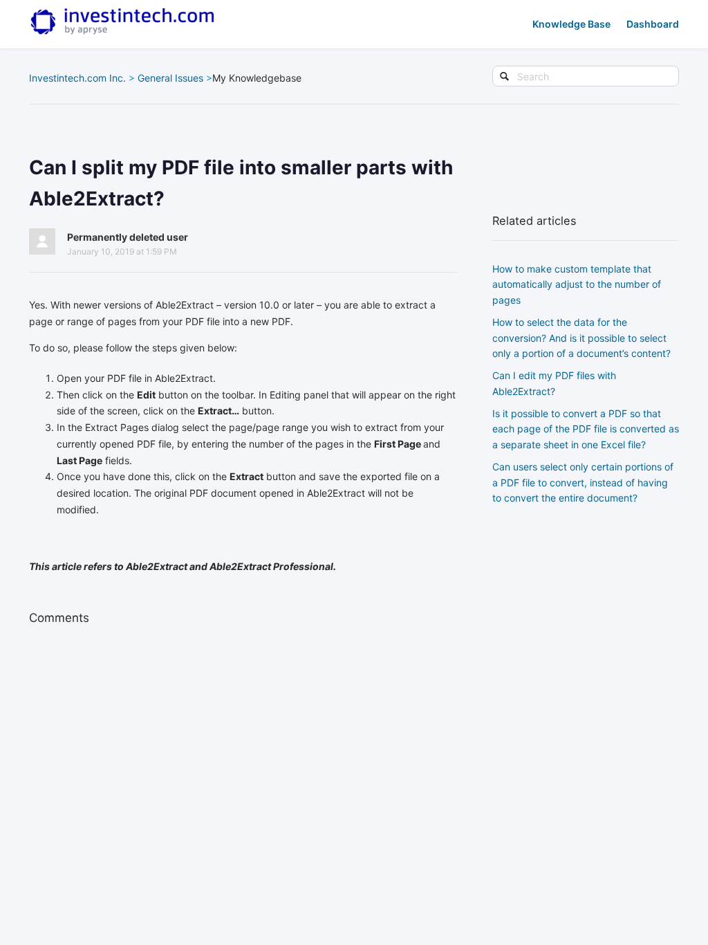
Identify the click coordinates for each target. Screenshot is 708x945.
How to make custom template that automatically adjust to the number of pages (576, 284)
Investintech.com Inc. (77, 78)
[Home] (122, 22)
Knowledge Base (571, 24)
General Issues (170, 78)
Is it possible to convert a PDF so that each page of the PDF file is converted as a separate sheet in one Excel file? (585, 428)
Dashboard (652, 24)
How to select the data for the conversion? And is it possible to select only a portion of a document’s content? (581, 337)
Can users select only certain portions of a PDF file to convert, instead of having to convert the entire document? (582, 482)
